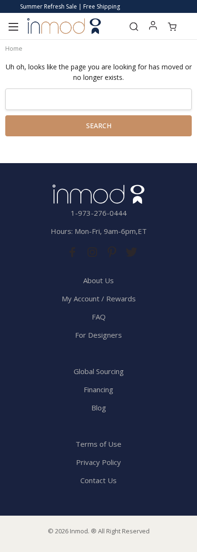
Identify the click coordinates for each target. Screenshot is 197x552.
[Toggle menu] (13, 26)
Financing (98, 389)
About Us (98, 280)
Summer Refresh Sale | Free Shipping (70, 6)
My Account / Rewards (99, 298)
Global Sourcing (99, 371)
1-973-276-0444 (99, 213)
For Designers (98, 335)
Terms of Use (98, 444)
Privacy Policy (98, 462)
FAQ (99, 316)
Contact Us (98, 480)
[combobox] (98, 99)
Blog (98, 407)
